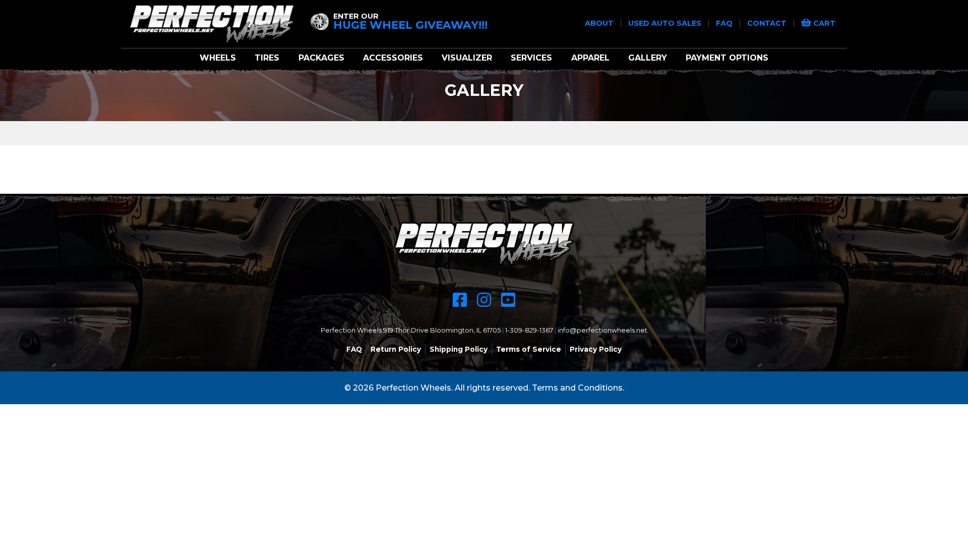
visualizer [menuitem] (467, 58)
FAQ (725, 23)
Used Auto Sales (665, 23)
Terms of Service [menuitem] (528, 349)
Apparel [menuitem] (590, 58)
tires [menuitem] (267, 58)
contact (768, 23)
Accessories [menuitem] (393, 58)
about (600, 23)
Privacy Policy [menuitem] (596, 349)
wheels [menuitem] (218, 58)
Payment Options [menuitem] (727, 58)
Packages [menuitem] (321, 58)
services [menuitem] (531, 58)
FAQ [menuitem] (354, 349)
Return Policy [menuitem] (396, 349)
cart (823, 23)
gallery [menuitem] (647, 58)
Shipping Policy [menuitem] (459, 349)
